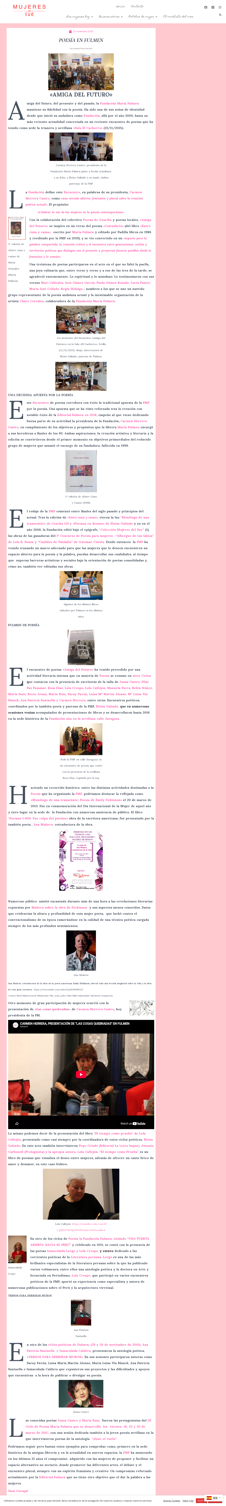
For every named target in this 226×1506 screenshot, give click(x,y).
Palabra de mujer (141, 16)
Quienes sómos (109, 16)
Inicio (120, 6)
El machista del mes (178, 16)
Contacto (137, 6)
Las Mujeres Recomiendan (81, 48)
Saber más (188, 1500)
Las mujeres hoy (78, 16)
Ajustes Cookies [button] (171, 1500)
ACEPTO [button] (201, 1500)
